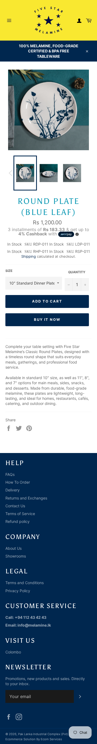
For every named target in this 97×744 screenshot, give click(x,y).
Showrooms (15, 556)
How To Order (17, 482)
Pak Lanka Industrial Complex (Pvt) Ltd (45, 734)
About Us (13, 548)
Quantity (76, 272)
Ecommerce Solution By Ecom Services (33, 739)
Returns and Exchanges (26, 498)
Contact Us (15, 506)
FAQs (10, 474)
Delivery (12, 490)
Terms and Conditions (24, 582)
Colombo (13, 652)
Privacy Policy (17, 590)
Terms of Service (20, 513)
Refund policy (17, 521)
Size (8, 271)
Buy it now (47, 319)
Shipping (28, 256)
